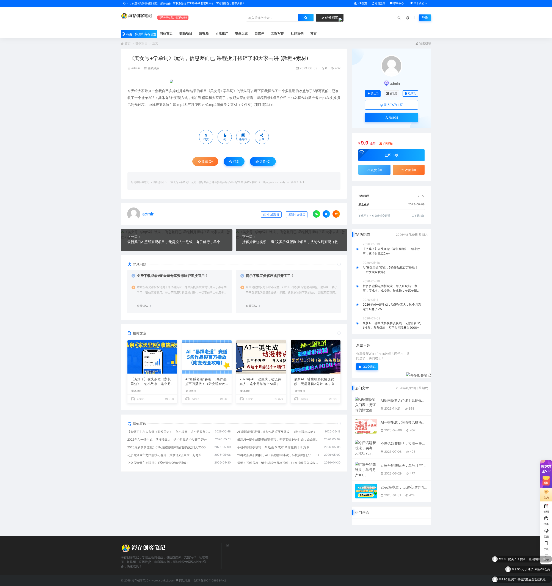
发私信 (393, 93)
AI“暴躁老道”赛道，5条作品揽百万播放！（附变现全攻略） (206, 381)
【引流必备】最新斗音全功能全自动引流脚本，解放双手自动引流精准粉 (534, 579)
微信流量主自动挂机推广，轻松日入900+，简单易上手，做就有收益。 (534, 569)
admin (135, 68)
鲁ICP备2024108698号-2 (209, 580)
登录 (425, 17)
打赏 (235, 161)
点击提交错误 (382, 215)
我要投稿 (424, 43)
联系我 (393, 117)
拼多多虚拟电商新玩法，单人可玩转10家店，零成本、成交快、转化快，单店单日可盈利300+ (391, 288)
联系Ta (412, 93)
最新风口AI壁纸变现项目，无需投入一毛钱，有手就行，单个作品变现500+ (176, 242)
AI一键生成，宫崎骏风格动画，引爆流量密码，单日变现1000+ (404, 422)
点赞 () (264, 161)
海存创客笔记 (141, 182)
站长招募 (331, 18)
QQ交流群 (369, 366)
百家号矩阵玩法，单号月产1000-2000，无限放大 (404, 465)
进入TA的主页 (393, 105)
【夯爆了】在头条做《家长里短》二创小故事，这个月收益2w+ (151, 381)
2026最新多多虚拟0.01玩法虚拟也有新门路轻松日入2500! (167, 447)
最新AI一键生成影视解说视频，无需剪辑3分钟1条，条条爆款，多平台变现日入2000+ (315, 381)
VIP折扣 (388, 143)
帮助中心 (398, 3)
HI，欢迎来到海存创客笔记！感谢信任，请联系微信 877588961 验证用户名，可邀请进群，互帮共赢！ (185, 3)
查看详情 (142, 306)
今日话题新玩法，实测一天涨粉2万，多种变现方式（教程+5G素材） (404, 443)
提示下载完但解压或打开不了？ (270, 275)
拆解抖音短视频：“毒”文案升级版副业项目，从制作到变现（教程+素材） (291, 242)
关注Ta (374, 93)
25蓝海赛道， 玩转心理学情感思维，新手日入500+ (404, 487)
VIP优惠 (362, 3)
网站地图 (184, 580)
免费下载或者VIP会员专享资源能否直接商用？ (172, 275)
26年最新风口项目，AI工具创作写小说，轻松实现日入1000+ (278, 455)
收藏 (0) (207, 161)
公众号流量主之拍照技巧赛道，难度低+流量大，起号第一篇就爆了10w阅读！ (168, 455)
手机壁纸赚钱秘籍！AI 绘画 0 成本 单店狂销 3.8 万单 (273, 447)
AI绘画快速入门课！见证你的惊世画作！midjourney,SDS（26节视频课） (404, 400)
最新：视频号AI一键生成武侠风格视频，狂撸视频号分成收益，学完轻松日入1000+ (278, 463)
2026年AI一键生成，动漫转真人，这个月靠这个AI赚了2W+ (261, 381)
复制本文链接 (296, 214)
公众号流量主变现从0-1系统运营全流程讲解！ (158, 463)
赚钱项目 (141, 43)
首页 (128, 43)
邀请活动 (379, 3)
